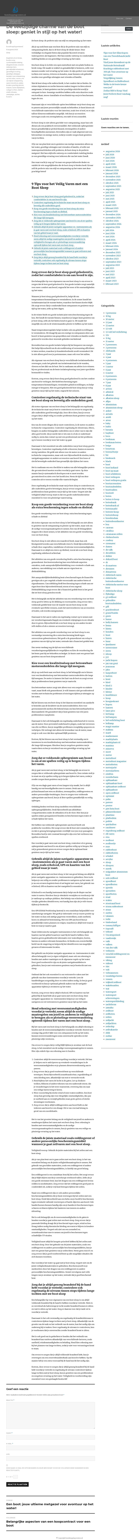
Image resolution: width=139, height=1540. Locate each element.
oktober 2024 (112, 221)
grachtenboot (112, 610)
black (108, 461)
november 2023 (113, 255)
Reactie (10, 1400)
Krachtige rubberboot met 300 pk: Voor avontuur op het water (116, 71)
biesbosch (110, 458)
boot (108, 464)
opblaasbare (111, 780)
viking (109, 960)
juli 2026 (110, 154)
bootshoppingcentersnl (14, 46)
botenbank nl (112, 505)
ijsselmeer (111, 644)
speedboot (111, 881)
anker (108, 411)
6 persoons (111, 379)
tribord (109, 932)
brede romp (10, 60)
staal (108, 897)
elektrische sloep (114, 591)
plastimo (110, 815)
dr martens (111, 565)
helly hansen (112, 622)
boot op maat (112, 471)
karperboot (111, 673)
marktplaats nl (113, 742)
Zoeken (129, 29)
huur (108, 641)
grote (108, 616)
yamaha (109, 1007)
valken (109, 944)
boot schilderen (113, 474)
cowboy (109, 540)
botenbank (111, 502)
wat (107, 988)
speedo (109, 887)
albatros (109, 395)
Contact (129, 18)
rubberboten (112, 853)
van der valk (111, 947)
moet (108, 752)
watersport (111, 992)
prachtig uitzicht (18, 85)
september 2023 (113, 262)
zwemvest (110, 1039)
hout (108, 635)
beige (108, 445)
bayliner (110, 433)
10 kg (108, 316)
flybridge (110, 594)
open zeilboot (112, 793)
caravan (109, 527)
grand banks (112, 613)
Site (8, 1454)
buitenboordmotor (115, 521)
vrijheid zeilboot (113, 982)
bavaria (109, 429)
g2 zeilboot (111, 597)
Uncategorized (113, 935)
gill (107, 606)
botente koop (112, 512)
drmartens (111, 572)
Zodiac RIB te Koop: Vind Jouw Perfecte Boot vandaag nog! (116, 93)
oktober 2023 (112, 258)
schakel (109, 856)
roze (108, 846)
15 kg (108, 338)
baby (108, 423)
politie (109, 821)
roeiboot (110, 840)
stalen (109, 900)
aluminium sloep (114, 407)
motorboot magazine (116, 761)
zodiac (109, 1036)
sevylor (109, 859)
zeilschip (110, 1026)
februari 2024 (112, 246)
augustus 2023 (113, 265)
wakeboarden (112, 985)
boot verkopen (113, 477)
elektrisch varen (113, 575)
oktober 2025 (112, 183)
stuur (108, 909)
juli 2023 (110, 268)
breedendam (112, 518)
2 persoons (111, 347)
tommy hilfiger (113, 925)
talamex (110, 916)
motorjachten (112, 771)
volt (107, 969)
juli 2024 (110, 230)
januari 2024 (112, 249)
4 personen (111, 360)
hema (108, 625)
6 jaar (108, 370)
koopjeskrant (112, 701)
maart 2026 (111, 167)
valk (108, 941)
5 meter (109, 366)
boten (108, 496)
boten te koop (112, 499)
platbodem (111, 818)
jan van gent (112, 663)
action (109, 389)
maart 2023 (111, 281)
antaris (109, 414)
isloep (109, 654)
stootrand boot (113, 903)
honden (109, 632)
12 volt (109, 328)
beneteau (110, 448)
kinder (109, 688)
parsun (109, 802)
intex (108, 651)
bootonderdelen (113, 486)
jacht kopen (111, 660)
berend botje (112, 452)
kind (108, 682)
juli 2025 (110, 192)
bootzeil (110, 493)
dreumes (110, 568)
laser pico (110, 711)
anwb (108, 417)
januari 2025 (112, 211)
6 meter (109, 373)
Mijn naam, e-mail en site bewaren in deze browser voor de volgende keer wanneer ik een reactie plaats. (47, 1469)
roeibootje (111, 843)
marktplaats (112, 739)
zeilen (109, 1017)
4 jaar (108, 357)
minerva (110, 748)
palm (108, 799)
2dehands (110, 351)
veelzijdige (10, 94)
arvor (108, 420)
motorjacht (111, 767)
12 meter (110, 325)
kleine (109, 692)
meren (18, 78)
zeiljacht (110, 1020)
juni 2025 (110, 195)
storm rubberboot (114, 906)
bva (107, 524)
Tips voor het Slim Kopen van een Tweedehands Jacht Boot (116, 56)
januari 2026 (112, 173)
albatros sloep (112, 398)
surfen (109, 913)
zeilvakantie (112, 1029)
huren (109, 638)
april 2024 (110, 240)
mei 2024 (110, 236)
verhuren (110, 951)
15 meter (110, 341)
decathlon (111, 553)
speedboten (111, 884)
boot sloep (18, 58)
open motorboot (12, 83)
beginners (9, 58)
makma (109, 729)
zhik (108, 1033)
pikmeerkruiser (113, 812)
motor (109, 755)
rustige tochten (11, 90)
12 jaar (109, 322)
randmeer (110, 827)
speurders (110, 891)
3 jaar (108, 354)
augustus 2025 (113, 189)
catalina (109, 531)
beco (108, 436)
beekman (110, 439)
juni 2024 (110, 233)
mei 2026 (110, 161)
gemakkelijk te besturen (15, 69)
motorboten (111, 764)
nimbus (109, 774)
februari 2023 (112, 284)
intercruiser (111, 647)
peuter (109, 805)
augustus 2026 (113, 151)
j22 (107, 657)
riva (107, 837)
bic (107, 455)
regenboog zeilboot (115, 830)
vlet (107, 966)
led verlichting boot (115, 720)
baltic (108, 426)
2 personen (111, 344)
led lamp (110, 714)
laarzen (109, 707)
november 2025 (113, 179)
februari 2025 (112, 208)
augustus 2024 (113, 227)
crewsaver (110, 543)
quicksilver (111, 824)
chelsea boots (112, 537)
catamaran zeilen (114, 534)
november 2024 (113, 217)
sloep (8, 52)
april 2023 (110, 277)
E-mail (9, 1444)
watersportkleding (115, 1001)
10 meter (110, 319)
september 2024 (113, 224)
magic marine (112, 726)
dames (109, 546)
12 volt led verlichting (116, 332)
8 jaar (108, 385)
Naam (9, 1433)
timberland (111, 922)
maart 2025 (111, 205)
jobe (108, 669)
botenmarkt (111, 508)
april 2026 (110, 164)
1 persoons (111, 313)
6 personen (111, 376)
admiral (109, 392)
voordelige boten (114, 976)
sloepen (110, 865)
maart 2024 (111, 243)
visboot (109, 963)
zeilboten (110, 1014)
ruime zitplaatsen (18, 87)
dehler (109, 556)
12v (107, 335)
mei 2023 (110, 274)
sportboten (111, 894)
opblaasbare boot (114, 783)
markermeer (112, 736)
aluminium (111, 404)
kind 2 (109, 685)
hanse (109, 619)
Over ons (119, 18)
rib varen (110, 834)
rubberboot (111, 849)
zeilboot (110, 1011)
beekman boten (113, 442)
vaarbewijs (111, 938)
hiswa (108, 628)
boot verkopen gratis (116, 480)
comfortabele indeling (14, 62)
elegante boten (11, 65)
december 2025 (113, 176)
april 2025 (110, 202)
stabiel (20, 90)
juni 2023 (110, 271)
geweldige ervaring (13, 71)
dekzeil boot (112, 559)
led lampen (111, 717)
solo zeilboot (112, 878)
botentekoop (112, 515)
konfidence (111, 695)
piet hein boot (112, 808)
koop (108, 698)
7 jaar (108, 382)
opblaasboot (112, 790)
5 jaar (108, 363)
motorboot (111, 758)
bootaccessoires (113, 483)
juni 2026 (110, 157)
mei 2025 (110, 199)
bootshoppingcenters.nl (15, 15)
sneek (109, 868)
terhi (108, 919)
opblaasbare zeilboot (116, 786)
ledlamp (110, 723)
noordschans (112, 777)
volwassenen (112, 973)
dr (107, 562)
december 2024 (113, 214)
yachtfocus (111, 1004)
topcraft (110, 928)
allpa (108, 401)
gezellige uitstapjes (13, 74)
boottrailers (111, 490)
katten (109, 676)
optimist (110, 796)
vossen (109, 979)
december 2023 (113, 252)
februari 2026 (112, 170)
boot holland (112, 467)
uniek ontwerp (11, 92)
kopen (109, 704)
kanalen (9, 76)
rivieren (9, 87)
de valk (109, 550)
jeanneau (110, 666)
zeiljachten (111, 1023)
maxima (110, 745)
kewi (108, 679)
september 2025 (113, 186)
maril (108, 733)
